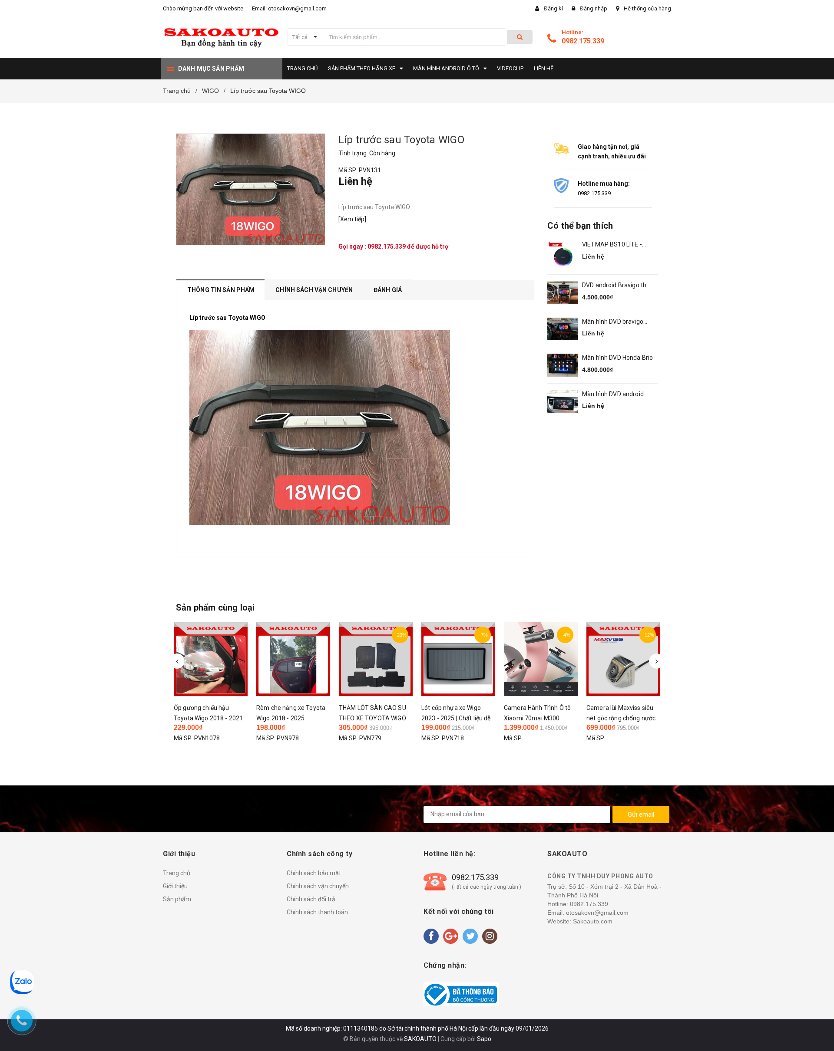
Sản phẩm (177, 899)
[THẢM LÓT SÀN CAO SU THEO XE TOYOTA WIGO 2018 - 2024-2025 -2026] (299, 659)
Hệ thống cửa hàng (647, 8)
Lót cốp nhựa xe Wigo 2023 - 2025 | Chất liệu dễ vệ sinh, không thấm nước (380, 718)
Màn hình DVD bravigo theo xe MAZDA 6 (612, 322)
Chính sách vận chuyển (318, 886)
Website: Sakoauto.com (579, 921)
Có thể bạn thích (580, 225)
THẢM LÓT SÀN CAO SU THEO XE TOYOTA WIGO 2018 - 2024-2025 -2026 (296, 718)
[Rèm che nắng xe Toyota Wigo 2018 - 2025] (217, 659)
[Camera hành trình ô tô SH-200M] (629, 661)
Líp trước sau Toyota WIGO (227, 317)
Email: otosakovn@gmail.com (289, 8)
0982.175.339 (583, 41)
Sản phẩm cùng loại (215, 607)
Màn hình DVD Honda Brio (617, 357)
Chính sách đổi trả (311, 899)
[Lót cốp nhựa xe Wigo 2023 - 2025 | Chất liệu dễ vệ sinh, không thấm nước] (382, 659)
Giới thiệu (175, 886)
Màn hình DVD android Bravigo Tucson (613, 395)
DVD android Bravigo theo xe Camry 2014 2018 (617, 286)
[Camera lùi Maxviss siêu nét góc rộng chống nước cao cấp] (547, 659)
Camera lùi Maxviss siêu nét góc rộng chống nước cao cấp (544, 718)
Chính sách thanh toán (317, 912)
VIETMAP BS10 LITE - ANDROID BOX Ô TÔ (612, 245)
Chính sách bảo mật (314, 873)
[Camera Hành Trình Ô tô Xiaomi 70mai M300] (464, 659)
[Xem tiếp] (352, 219)
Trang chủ (176, 873)
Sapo (484, 1038)
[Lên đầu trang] (818, 1033)
